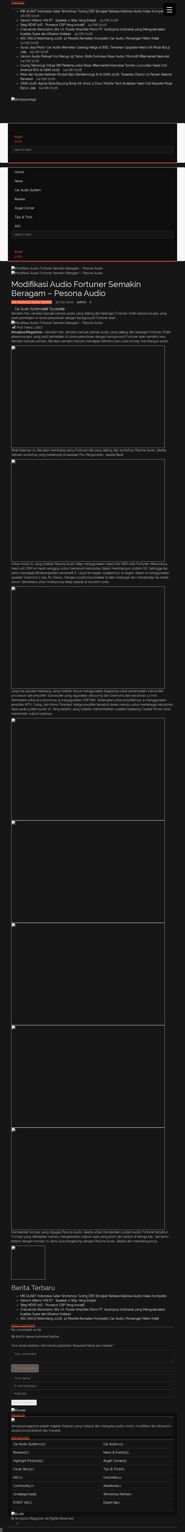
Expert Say (111, 1502)
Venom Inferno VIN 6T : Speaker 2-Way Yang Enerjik (58, 20)
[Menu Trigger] (169, 9)
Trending (17, 2)
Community (21, 1486)
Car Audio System (28, 190)
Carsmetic (110, 1477)
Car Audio (18, 302)
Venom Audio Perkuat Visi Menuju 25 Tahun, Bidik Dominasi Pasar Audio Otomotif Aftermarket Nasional (95, 56)
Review (20, 199)
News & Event (113, 1452)
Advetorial (110, 1486)
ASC (18, 226)
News (19, 181)
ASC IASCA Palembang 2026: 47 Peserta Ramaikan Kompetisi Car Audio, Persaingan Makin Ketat (90, 38)
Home (19, 172)
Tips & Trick (23, 217)
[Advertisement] (93, 112)
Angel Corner (24, 208)
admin (81, 302)
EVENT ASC (21, 1502)
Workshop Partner (116, 1494)
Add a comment (23, 1325)
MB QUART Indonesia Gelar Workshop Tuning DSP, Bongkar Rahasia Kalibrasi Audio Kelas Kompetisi (93, 11)
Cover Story (21, 1469)
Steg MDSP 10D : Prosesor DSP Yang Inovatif (52, 25)
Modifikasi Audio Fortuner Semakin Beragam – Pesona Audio (76, 288)
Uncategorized (24, 1494)
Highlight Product (26, 1461)
